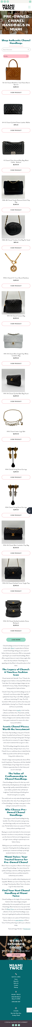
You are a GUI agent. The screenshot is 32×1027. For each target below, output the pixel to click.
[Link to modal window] (13, 69)
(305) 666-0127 (16, 1002)
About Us (16, 981)
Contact (16, 985)
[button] (16, 92)
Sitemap (16, 987)
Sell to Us (16, 983)
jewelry (19, 710)
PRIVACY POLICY (17, 1022)
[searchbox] (16, 49)
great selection (19, 920)
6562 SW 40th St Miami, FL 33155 (16, 998)
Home (15, 979)
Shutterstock (26, 929)
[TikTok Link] (8, 1)
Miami (12, 648)
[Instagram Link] (5, 1)
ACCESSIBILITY (24, 1022)
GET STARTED (16, 955)
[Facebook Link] (2, 1)
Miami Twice (10, 909)
